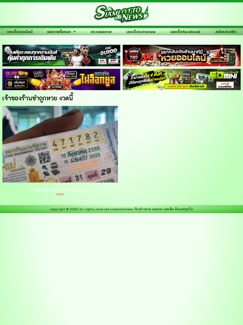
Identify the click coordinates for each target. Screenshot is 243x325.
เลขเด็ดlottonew (140, 31)
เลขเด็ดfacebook (185, 31)
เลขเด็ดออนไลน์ (20, 31)
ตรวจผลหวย (101, 31)
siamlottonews (121, 209)
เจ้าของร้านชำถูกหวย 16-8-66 (60, 189)
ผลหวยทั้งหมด (59, 31)
